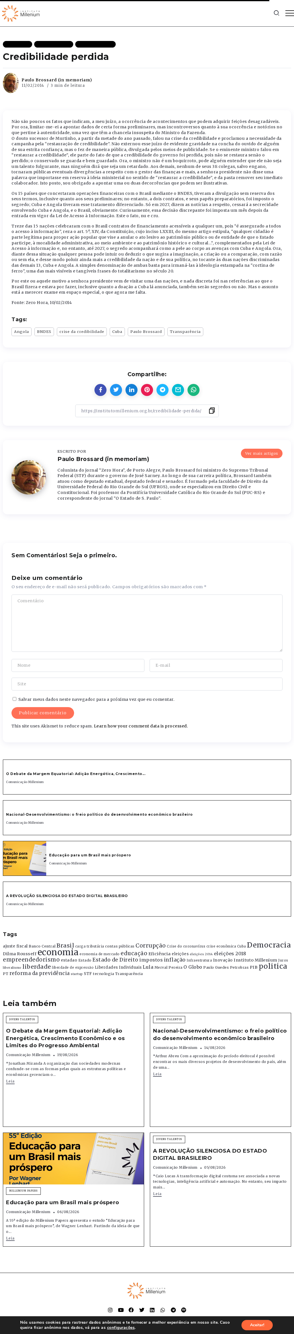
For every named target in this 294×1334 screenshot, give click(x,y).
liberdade (36, 966)
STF (88, 973)
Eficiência (159, 953)
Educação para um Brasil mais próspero (90, 855)
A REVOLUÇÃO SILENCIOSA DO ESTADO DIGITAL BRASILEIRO (67, 896)
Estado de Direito (115, 960)
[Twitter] (142, 1310)
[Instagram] (110, 1310)
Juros (283, 960)
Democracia (269, 945)
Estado (85, 960)
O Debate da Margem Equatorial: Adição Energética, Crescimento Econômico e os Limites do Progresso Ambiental (65, 1038)
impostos (151, 960)
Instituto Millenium (255, 960)
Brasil (65, 945)
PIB (254, 967)
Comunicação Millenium (25, 782)
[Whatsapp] (163, 1310)
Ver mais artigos (261, 453)
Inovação (223, 960)
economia (58, 952)
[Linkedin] (152, 1310)
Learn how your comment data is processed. (141, 726)
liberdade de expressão (73, 968)
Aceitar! (257, 1325)
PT (5, 974)
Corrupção (151, 945)
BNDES (44, 331)
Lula (148, 967)
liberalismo (12, 968)
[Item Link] (24, 858)
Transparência (185, 331)
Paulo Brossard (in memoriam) (57, 80)
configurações (121, 1327)
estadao (69, 960)
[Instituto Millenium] (21, 12)
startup (77, 974)
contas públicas (120, 946)
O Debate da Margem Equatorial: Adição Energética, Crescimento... (75, 774)
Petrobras (239, 967)
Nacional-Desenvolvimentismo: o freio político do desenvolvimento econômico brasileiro (100, 814)
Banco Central (42, 946)
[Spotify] (184, 1310)
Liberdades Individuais (118, 967)
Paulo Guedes (216, 967)
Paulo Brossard (146, 331)
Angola (21, 331)
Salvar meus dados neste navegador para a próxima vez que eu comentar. (96, 699)
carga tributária (89, 946)
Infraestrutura (199, 960)
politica (273, 966)
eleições (180, 954)
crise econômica (221, 946)
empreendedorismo (31, 959)
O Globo (192, 967)
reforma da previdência (39, 973)
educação (134, 953)
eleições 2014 (201, 954)
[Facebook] (131, 1310)
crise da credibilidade (81, 331)
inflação (175, 960)
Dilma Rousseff (19, 953)
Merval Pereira (168, 967)
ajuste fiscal (15, 946)
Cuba (117, 331)
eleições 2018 (230, 953)
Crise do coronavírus (186, 946)
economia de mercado (100, 954)
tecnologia (103, 973)
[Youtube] (121, 1310)
